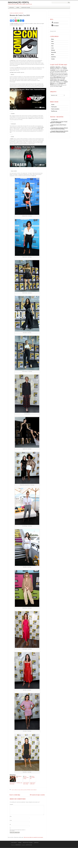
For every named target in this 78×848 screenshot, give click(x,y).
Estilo (52, 41)
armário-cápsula (55, 67)
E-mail (11, 820)
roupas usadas (57, 83)
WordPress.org (54, 111)
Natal (65, 80)
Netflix (51, 81)
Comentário (11, 804)
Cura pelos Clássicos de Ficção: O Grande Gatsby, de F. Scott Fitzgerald (58, 122)
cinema (59, 70)
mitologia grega (53, 78)
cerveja (56, 70)
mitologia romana (59, 78)
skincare (55, 84)
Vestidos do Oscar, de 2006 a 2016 (32, 783)
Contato (36, 842)
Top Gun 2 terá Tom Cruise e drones (13, 783)
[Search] (69, 2)
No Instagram (56, 25)
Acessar (52, 104)
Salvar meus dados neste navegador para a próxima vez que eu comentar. (17, 830)
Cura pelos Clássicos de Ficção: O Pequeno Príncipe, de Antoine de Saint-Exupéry (59, 128)
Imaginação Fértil (18, 2)
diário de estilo (55, 74)
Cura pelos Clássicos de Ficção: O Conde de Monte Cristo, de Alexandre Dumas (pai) (59, 131)
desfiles (59, 73)
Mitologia (53, 50)
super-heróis (25, 789)
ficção (54, 75)
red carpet (18, 789)
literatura (51, 77)
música (52, 80)
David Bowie (56, 73)
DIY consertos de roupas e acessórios (37, 794)
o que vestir (61, 81)
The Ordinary (56, 86)
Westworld (35, 789)
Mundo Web (53, 52)
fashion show (61, 74)
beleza (61, 67)
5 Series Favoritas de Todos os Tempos (26, 783)
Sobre (17, 7)
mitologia (63, 77)
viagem (60, 86)
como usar (62, 70)
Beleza (52, 39)
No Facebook (55, 22)
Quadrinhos (16, 13)
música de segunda (59, 80)
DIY (50, 74)
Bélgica (58, 68)
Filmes (11, 13)
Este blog (11, 7)
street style (60, 85)
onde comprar (56, 81)
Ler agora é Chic (54, 119)
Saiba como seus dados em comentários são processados (33, 837)
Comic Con (13, 789)
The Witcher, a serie (19, 782)
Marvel (16, 789)
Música (52, 54)
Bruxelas (55, 68)
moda (64, 78)
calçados (61, 68)
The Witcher (28, 789)
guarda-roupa (60, 75)
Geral (52, 45)
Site (10, 824)
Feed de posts (54, 106)
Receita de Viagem (26, 7)
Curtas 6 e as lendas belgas (14, 794)
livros (59, 77)
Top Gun (32, 789)
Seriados (21, 13)
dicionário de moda (64, 73)
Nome (10, 816)
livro (55, 77)
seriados (22, 789)
